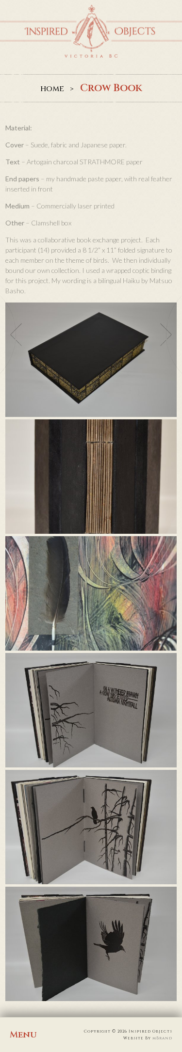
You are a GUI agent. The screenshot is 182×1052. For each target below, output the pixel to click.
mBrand (162, 1038)
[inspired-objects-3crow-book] (91, 593)
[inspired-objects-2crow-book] (91, 476)
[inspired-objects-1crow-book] (91, 360)
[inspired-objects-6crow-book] (91, 944)
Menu (23, 1035)
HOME (52, 89)
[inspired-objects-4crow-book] (91, 710)
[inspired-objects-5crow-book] (91, 827)
